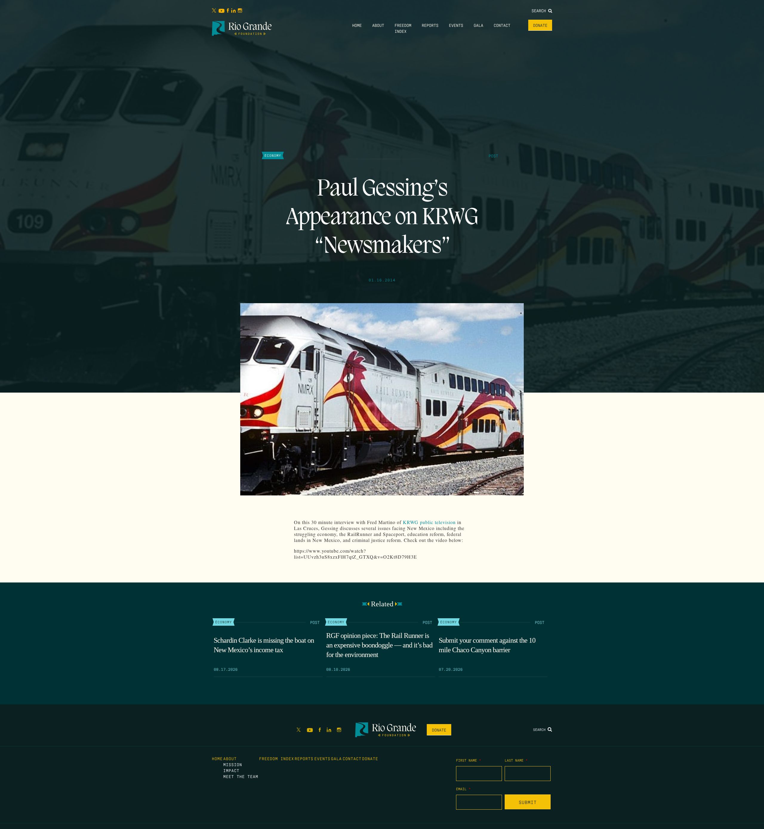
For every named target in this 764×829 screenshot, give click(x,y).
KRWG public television (429, 522)
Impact (231, 770)
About (378, 25)
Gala (478, 25)
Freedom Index (276, 758)
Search (540, 10)
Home (357, 25)
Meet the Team (240, 776)
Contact (502, 25)
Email (463, 788)
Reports (430, 25)
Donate (540, 25)
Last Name (516, 760)
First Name (468, 760)
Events (456, 25)
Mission (232, 764)
